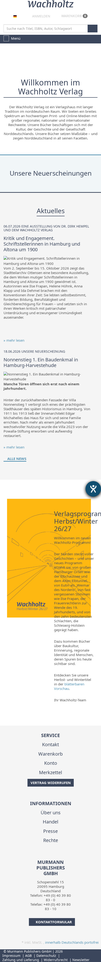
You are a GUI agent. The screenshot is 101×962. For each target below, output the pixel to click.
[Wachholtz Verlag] (50, 3)
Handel (50, 822)
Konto (50, 763)
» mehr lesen (14, 340)
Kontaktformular (54, 922)
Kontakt (50, 744)
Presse (50, 831)
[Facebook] (46, 856)
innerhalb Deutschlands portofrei (72, 942)
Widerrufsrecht (56, 960)
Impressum (11, 955)
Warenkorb (73, 16)
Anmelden (40, 16)
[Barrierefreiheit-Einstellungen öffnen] (93, 489)
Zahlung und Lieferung (20, 960)
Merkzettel (50, 772)
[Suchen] (92, 28)
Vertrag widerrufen (51, 782)
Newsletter (80, 960)
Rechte (50, 840)
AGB (28, 955)
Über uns (51, 812)
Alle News (16, 458)
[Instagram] (54, 856)
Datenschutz (46, 955)
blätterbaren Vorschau (69, 686)
